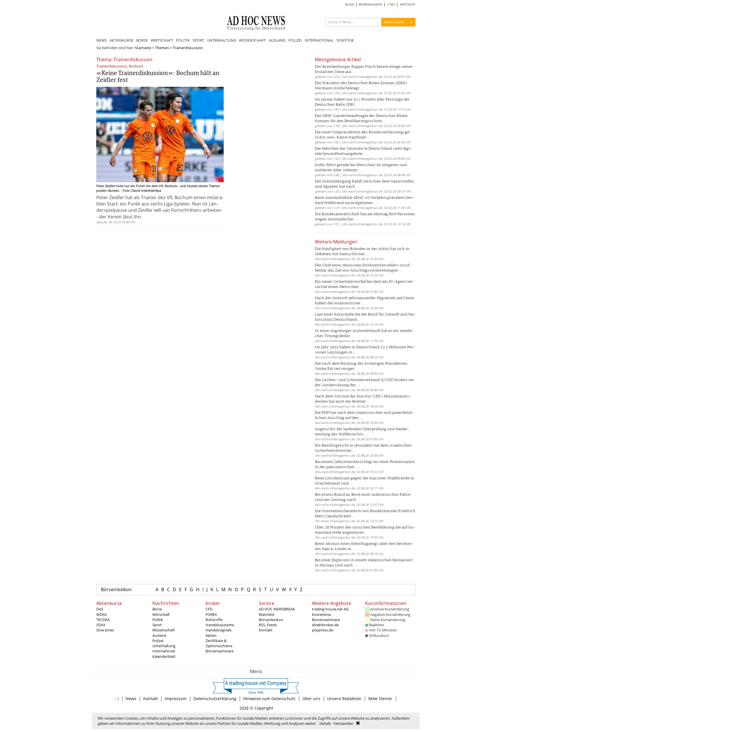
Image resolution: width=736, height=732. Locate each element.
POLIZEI (295, 40)
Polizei (157, 640)
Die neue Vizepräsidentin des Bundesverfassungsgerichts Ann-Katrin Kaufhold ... (363, 135)
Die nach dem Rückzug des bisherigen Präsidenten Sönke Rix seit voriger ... (361, 366)
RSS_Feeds (268, 624)
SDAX (101, 624)
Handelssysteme (220, 624)
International (163, 651)
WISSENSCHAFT (252, 40)
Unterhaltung (163, 645)
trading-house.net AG (330, 609)
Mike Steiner (380, 698)
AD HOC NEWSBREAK (277, 609)
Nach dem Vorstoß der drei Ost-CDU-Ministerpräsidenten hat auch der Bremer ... (363, 399)
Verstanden (343, 723)
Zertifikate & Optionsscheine (219, 643)
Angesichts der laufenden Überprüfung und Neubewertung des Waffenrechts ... (362, 431)
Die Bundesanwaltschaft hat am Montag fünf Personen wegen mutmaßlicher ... (365, 216)
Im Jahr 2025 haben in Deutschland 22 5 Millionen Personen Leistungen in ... (365, 350)
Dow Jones (105, 630)
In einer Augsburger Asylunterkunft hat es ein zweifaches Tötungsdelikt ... (364, 333)
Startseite (143, 47)
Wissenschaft (163, 630)
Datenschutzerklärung (214, 698)
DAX (99, 609)
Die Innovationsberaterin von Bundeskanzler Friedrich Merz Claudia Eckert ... (365, 513)
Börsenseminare (219, 651)
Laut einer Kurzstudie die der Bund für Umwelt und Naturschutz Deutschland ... (365, 317)
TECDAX (103, 619)
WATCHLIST (407, 4)
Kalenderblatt (164, 656)
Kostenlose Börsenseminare (326, 617)
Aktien (211, 635)
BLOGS (349, 4)
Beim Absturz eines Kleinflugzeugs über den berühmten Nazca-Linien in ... (364, 546)
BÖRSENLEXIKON (370, 4)
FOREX (211, 614)
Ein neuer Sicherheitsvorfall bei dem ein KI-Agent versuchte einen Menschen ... (365, 284)
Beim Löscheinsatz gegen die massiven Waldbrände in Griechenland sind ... (364, 481)
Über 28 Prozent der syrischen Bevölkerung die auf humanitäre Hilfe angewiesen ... (365, 530)
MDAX (101, 614)
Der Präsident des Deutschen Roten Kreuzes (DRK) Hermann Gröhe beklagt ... (361, 85)
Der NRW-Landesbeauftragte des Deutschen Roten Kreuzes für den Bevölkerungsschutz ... (361, 118)
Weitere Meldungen (336, 242)
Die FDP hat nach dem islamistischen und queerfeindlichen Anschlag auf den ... (364, 415)
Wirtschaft (161, 614)
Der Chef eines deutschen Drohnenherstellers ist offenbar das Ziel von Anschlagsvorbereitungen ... (363, 268)
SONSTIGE (345, 40)
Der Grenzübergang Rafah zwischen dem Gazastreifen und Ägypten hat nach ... (364, 184)
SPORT (198, 40)
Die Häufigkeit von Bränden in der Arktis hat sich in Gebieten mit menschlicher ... (362, 251)
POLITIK (183, 40)
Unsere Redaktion (344, 698)
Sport (157, 624)
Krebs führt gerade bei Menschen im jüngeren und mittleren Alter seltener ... (361, 167)
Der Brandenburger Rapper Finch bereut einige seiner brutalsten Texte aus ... (364, 69)
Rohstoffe (214, 619)
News (131, 698)
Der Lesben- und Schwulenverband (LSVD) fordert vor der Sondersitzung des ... (364, 382)
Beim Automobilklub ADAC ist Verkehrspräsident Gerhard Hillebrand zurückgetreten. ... (365, 200)
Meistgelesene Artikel (338, 59)
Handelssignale (218, 630)
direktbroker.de (325, 624)
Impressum (176, 698)
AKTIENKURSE (121, 40)
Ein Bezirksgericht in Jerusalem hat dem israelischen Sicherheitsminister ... (363, 448)
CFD (209, 609)
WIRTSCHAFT (162, 40)
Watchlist (267, 614)
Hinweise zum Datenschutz (269, 698)
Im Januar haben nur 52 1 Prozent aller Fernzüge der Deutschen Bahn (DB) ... (362, 102)
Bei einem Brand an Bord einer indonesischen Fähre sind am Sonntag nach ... (362, 497)
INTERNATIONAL (319, 40)
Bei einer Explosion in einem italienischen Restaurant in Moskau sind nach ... (364, 562)
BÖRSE (142, 40)
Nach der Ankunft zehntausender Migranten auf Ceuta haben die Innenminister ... (364, 300)
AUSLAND (277, 40)
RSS (392, 4)
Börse (157, 609)
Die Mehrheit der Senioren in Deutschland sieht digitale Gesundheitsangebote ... (363, 151)
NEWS (101, 40)
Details (325, 723)
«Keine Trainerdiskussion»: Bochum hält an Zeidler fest (157, 77)
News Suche (394, 22)
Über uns (311, 698)
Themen (162, 47)
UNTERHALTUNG (221, 40)
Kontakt (266, 630)
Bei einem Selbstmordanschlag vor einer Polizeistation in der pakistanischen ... (365, 464)
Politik (157, 619)
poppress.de (322, 630)
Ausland (159, 635)
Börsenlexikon (116, 589)
